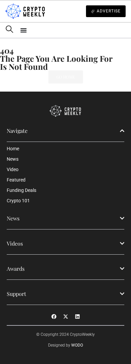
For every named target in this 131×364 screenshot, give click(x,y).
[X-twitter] (65, 317)
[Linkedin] (77, 317)
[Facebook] (54, 317)
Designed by (65, 345)
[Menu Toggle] (73, 30)
